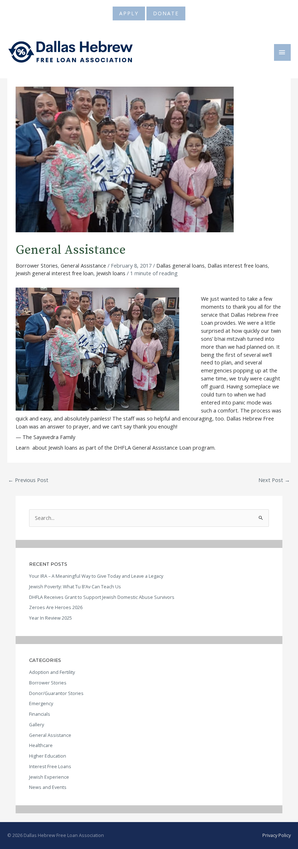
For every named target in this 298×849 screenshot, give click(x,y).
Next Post (274, 479)
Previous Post (28, 479)
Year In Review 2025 (50, 618)
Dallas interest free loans (238, 265)
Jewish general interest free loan (54, 273)
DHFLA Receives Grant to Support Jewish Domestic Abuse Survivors (101, 597)
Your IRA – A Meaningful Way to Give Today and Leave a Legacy (96, 576)
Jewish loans (110, 273)
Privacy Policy (276, 835)
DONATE (166, 13)
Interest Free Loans (50, 766)
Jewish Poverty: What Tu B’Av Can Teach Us (75, 586)
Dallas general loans (180, 265)
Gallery (36, 724)
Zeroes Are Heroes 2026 (55, 607)
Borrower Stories (37, 265)
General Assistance (83, 265)
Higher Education (47, 756)
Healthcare (41, 745)
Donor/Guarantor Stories (56, 693)
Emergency (41, 703)
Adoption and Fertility (52, 672)
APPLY (128, 13)
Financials (39, 714)
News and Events (48, 787)
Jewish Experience (49, 777)
